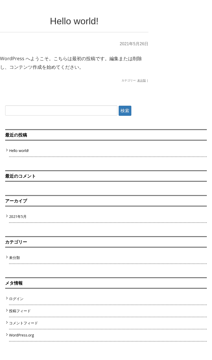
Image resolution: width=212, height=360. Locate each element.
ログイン (16, 298)
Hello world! (74, 21)
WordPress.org (21, 335)
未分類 (141, 80)
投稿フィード (20, 310)
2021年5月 (18, 216)
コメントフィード (23, 322)
